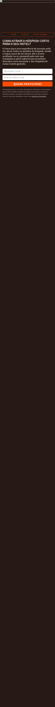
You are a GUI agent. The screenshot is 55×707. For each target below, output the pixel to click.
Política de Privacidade (39, 96)
